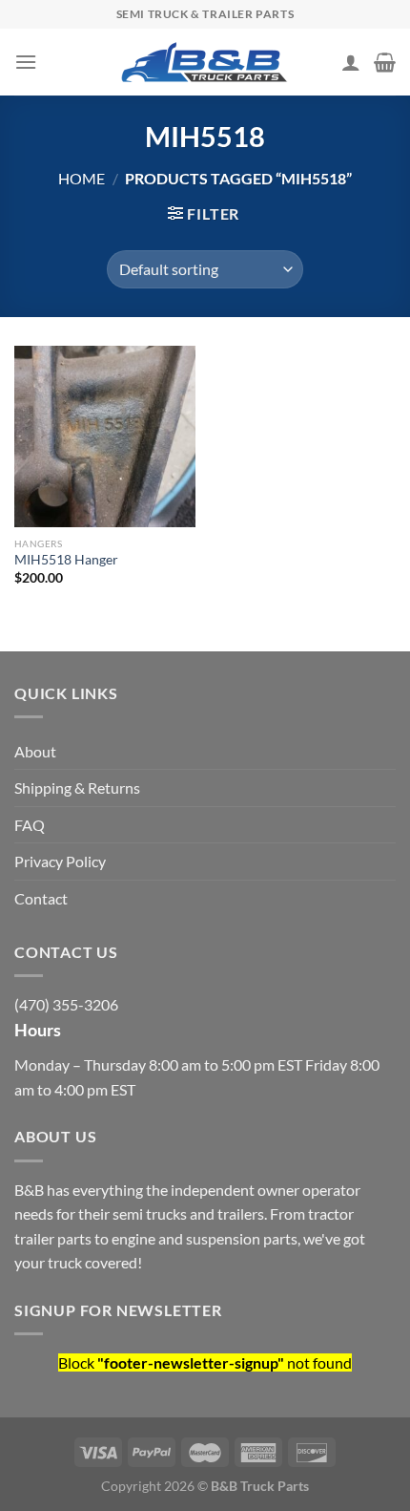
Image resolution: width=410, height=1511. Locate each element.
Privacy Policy (60, 861)
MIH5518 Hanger (66, 559)
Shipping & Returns (77, 787)
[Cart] (385, 62)
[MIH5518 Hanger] (104, 436)
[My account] (350, 62)
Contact (41, 898)
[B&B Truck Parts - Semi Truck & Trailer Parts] (205, 62)
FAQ (29, 825)
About (35, 751)
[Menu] (25, 61)
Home (81, 178)
